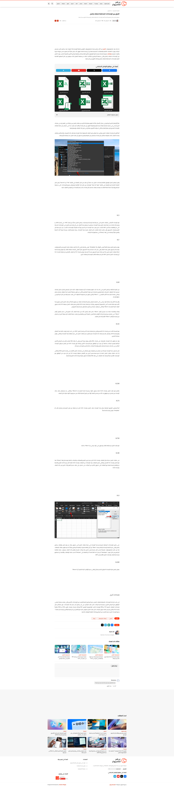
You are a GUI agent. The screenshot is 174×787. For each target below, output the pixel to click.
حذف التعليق (109, 686)
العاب (76, 3)
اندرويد (72, 3)
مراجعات (63, 3)
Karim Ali (114, 21)
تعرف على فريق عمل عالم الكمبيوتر (77, 763)
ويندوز (101, 3)
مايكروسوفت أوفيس (115, 655)
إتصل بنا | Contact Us (81, 766)
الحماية (85, 3)
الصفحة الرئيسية (116, 11)
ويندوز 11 (96, 3)
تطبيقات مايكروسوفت (102, 618)
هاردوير (58, 3)
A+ (57, 21)
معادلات (109, 54)
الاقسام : (124, 769)
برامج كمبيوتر (106, 3)
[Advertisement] (87, 36)
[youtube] (78, 70)
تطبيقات (64, 731)
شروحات (94, 618)
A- (55, 21)
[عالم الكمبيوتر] (119, 3)
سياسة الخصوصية (81, 769)
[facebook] (109, 70)
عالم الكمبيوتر (112, 785)
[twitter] (94, 70)
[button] (112, 625)
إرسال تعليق (114, 666)
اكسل (104, 49)
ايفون (68, 3)
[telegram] (63, 70)
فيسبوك (90, 3)
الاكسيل (109, 11)
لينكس (81, 3)
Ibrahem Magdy (62, 785)
